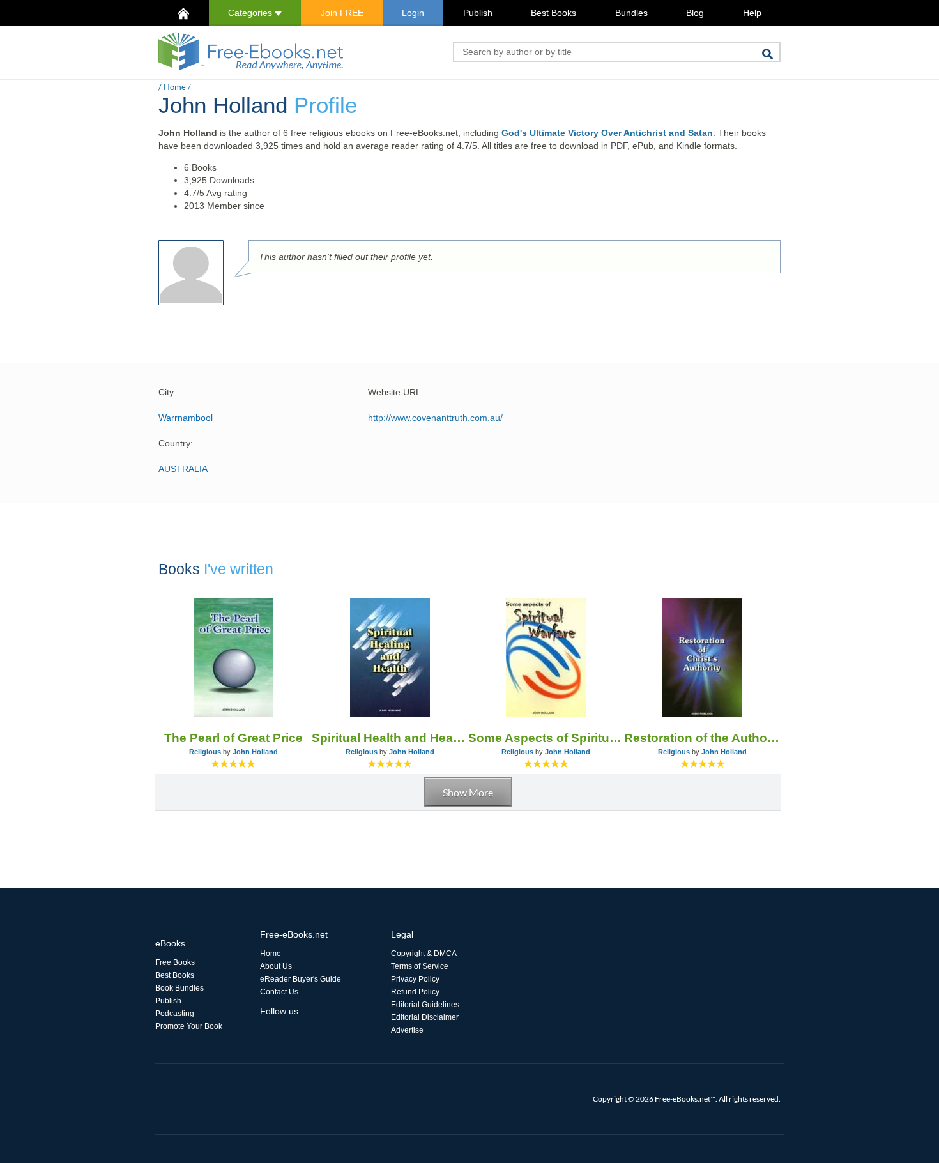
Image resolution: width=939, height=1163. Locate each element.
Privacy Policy (415, 979)
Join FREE (342, 13)
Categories (251, 13)
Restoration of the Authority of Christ (702, 738)
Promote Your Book (188, 1026)
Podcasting (174, 1013)
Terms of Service (419, 966)
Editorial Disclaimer (425, 1017)
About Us (276, 966)
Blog (695, 13)
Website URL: (396, 392)
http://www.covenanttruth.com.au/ (435, 418)
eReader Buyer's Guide (300, 979)
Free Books (175, 962)
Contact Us (279, 991)
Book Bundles (179, 988)
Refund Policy (415, 991)
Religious (205, 752)
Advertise (407, 1030)
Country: (175, 443)
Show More (468, 792)
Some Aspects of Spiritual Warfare (546, 738)
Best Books (553, 13)
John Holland (255, 752)
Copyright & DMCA (424, 953)
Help (752, 13)
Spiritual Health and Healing (390, 738)
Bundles (631, 13)
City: (167, 392)
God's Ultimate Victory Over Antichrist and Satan (607, 133)
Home (175, 87)
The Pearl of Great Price (233, 738)
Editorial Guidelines (425, 1004)
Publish (477, 13)
